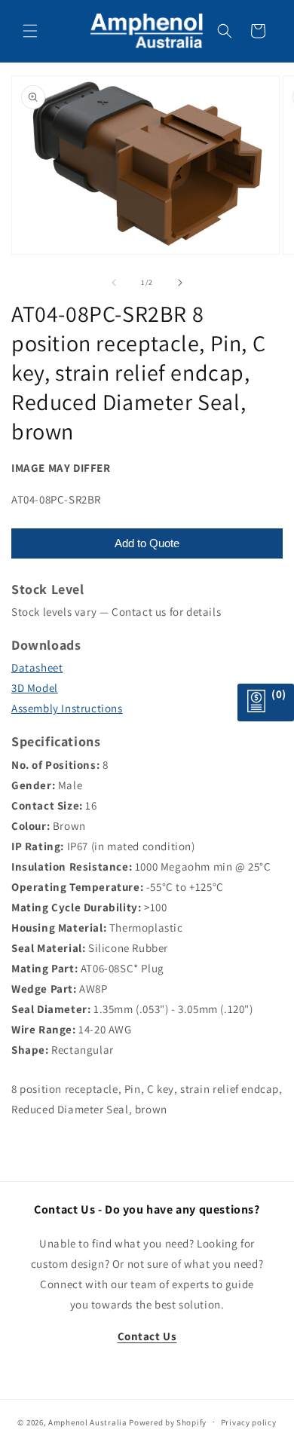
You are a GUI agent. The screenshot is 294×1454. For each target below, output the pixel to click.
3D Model (34, 688)
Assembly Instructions (67, 708)
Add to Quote (147, 543)
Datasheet (37, 667)
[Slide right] (180, 282)
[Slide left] (113, 282)
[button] (30, 30)
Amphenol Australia (87, 1421)
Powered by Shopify (168, 1421)
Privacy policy (249, 1422)
